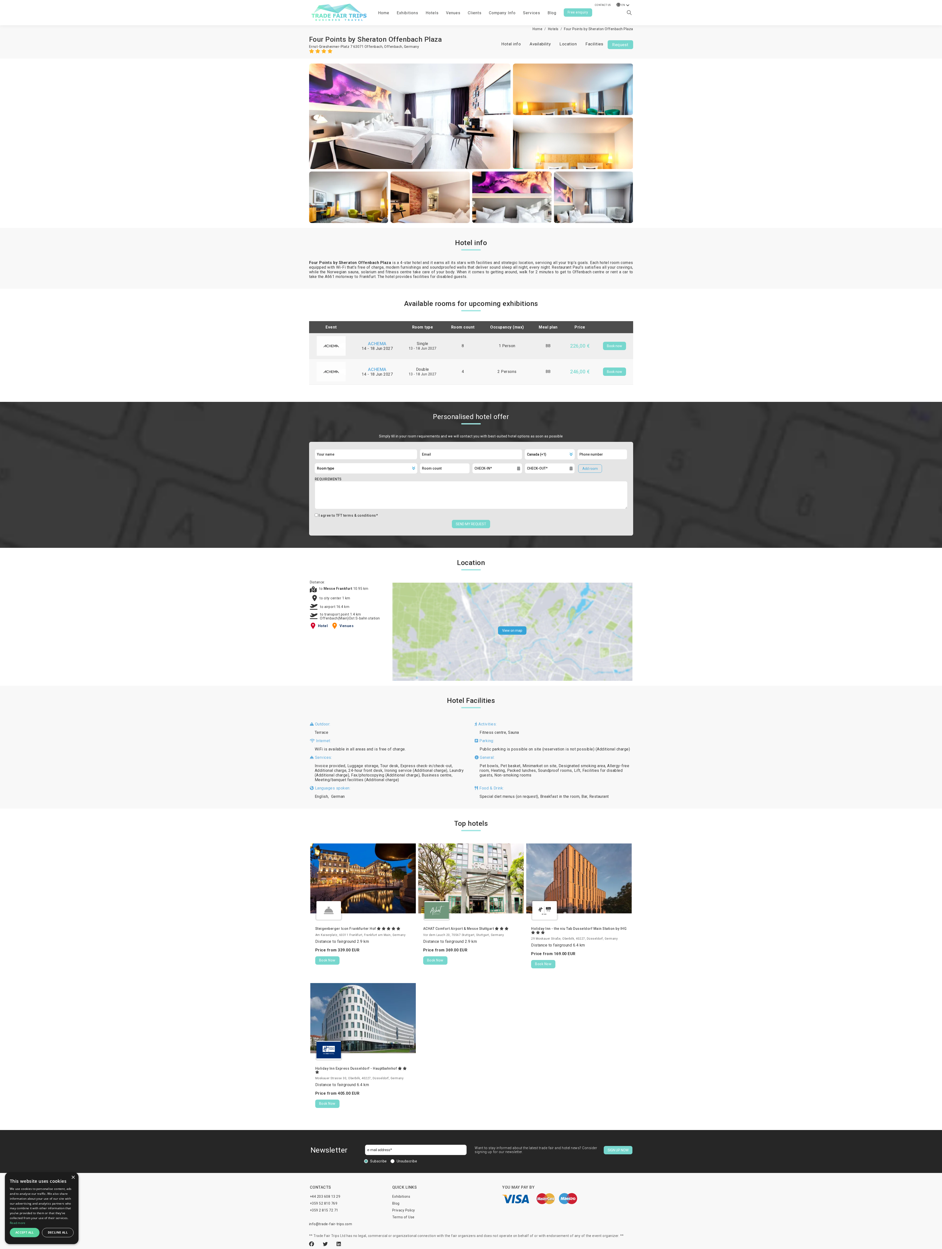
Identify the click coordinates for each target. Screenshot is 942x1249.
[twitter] (326, 1244)
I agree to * (348, 515)
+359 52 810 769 (324, 1203)
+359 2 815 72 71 (324, 1210)
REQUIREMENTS (328, 479)
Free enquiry (578, 12)
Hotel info (511, 43)
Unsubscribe (407, 1161)
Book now (614, 346)
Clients (475, 13)
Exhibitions (401, 1196)
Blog (552, 13)
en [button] (623, 5)
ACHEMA (377, 343)
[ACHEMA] (331, 345)
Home (383, 13)
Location (568, 43)
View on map (512, 630)
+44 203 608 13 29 (325, 1196)
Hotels (432, 13)
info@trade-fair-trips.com (330, 1224)
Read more (18, 1223)
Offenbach (393, 47)
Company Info (502, 13)
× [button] (73, 1177)
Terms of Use (403, 1217)
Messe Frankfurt (338, 589)
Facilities (594, 43)
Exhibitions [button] (407, 13)
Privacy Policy (403, 1210)
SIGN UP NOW (618, 1150)
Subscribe (378, 1161)
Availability (540, 43)
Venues (453, 13)
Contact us (603, 5)
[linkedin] (339, 1244)
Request (620, 44)
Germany (411, 47)
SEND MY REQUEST (471, 524)
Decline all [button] (58, 1232)
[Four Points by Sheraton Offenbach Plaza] (410, 116)
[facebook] (312, 1244)
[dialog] (41, 1208)
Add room (590, 469)
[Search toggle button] (629, 12)
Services (531, 13)
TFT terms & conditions (356, 515)
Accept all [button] (24, 1232)
